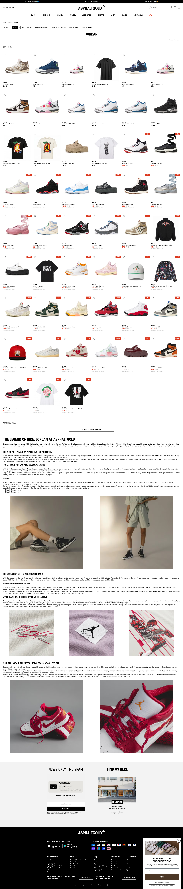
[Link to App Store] (54, 846)
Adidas (128, 860)
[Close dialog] (178, 840)
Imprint (72, 868)
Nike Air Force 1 (116, 860)
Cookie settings (75, 864)
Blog (48, 872)
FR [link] (13, 7)
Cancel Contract (86, 877)
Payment (96, 864)
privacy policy (74, 812)
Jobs (48, 870)
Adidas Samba (115, 862)
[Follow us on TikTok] (84, 885)
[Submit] (150, 8)
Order (96, 862)
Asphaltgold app (99, 870)
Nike (127, 866)
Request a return (129, 877)
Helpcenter (97, 860)
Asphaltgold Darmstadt (54, 866)
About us (49, 860)
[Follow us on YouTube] (99, 885)
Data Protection (75, 866)
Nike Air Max (115, 868)
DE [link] (7, 7)
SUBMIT (162, 877)
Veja (127, 870)
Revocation (74, 862)
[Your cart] (179, 7)
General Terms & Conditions (79, 860)
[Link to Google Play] (70, 846)
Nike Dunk (114, 866)
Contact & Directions (54, 862)
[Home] (91, 832)
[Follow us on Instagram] (76, 885)
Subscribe (65, 809)
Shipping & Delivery (100, 866)
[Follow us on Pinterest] (107, 885)
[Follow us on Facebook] (91, 885)
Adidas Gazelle (116, 864)
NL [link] (10, 7)
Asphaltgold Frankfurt (54, 864)
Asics (127, 862)
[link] (91, 7)
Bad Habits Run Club (53, 868)
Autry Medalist (116, 870)
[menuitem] (13, 39)
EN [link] (4, 7)
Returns (96, 868)
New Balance (130, 868)
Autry (127, 864)
